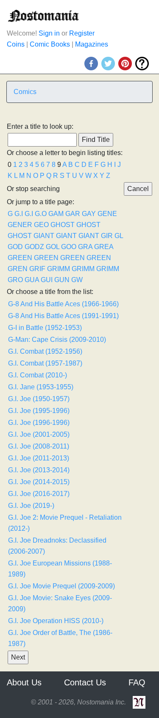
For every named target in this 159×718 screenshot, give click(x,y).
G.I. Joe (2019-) (31, 505)
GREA (103, 246)
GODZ (34, 246)
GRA (85, 246)
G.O (41, 213)
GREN (18, 268)
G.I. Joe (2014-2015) (39, 481)
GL (118, 235)
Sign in (49, 33)
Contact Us (85, 682)
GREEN (20, 257)
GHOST (62, 224)
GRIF (37, 268)
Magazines (91, 44)
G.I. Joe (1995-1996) (39, 410)
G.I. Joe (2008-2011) (38, 446)
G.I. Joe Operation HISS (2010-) (55, 620)
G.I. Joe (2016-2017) (39, 493)
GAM (56, 213)
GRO (15, 279)
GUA (32, 279)
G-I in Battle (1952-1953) (45, 327)
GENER (20, 224)
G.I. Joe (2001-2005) (39, 434)
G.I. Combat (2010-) (37, 375)
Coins (16, 44)
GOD (15, 246)
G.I (18, 213)
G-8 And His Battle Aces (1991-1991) (63, 315)
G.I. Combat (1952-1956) (45, 351)
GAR (72, 213)
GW (77, 279)
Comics (25, 91)
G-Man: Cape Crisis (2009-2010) (57, 339)
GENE (107, 213)
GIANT (43, 235)
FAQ (136, 682)
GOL (52, 246)
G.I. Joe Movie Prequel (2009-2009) (61, 586)
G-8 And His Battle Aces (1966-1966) (63, 304)
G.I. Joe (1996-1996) (39, 422)
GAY (89, 213)
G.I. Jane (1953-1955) (40, 387)
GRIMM (58, 268)
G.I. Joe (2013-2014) (39, 470)
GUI (47, 279)
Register (82, 33)
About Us (24, 682)
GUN (62, 279)
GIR (107, 235)
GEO (41, 224)
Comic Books (50, 44)
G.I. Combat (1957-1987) (45, 363)
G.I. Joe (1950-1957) (39, 398)
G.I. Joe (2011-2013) (38, 458)
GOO (68, 246)
